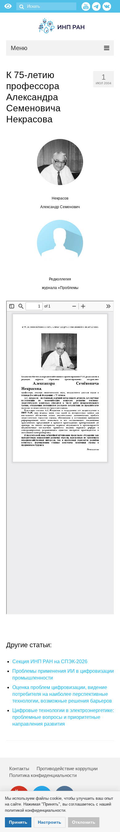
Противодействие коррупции (67, 768)
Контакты (19, 768)
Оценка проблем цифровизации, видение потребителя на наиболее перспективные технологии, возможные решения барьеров (62, 694)
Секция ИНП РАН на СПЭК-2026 (49, 661)
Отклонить (83, 822)
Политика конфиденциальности (43, 775)
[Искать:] (46, 6)
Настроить (49, 822)
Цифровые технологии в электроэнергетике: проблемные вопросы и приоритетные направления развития (63, 717)
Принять (18, 822)
